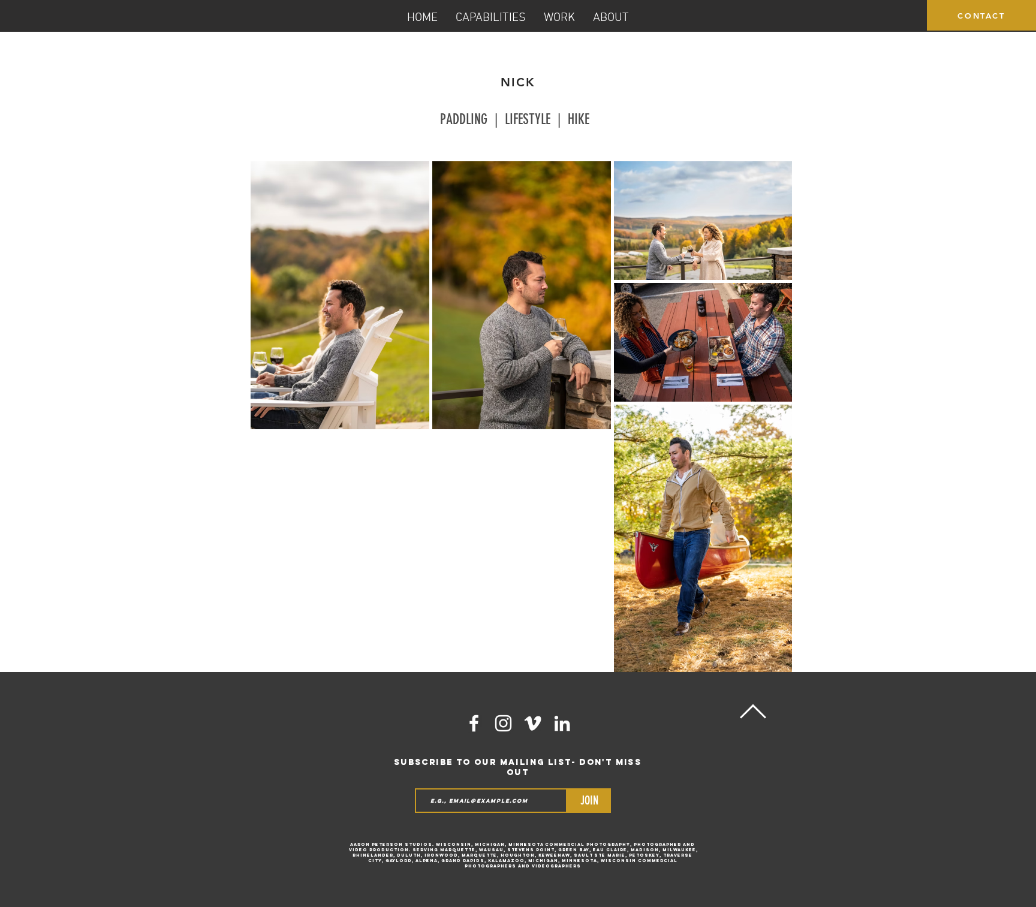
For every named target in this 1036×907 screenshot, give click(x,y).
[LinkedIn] (562, 723)
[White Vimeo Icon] (533, 723)
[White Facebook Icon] (474, 723)
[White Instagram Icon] (503, 723)
